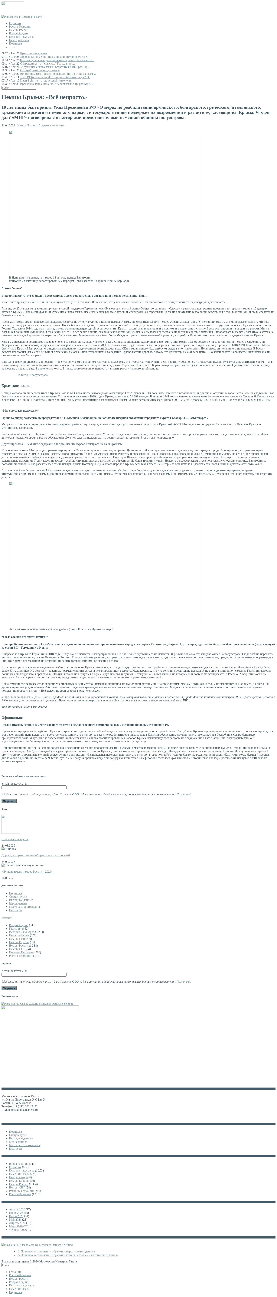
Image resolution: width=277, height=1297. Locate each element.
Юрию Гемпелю (41, 697)
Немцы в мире (18, 938)
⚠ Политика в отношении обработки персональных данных (56, 1251)
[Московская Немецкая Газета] (22, 16)
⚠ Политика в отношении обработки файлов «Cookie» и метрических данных (67, 1255)
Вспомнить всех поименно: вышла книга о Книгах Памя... (58, 73)
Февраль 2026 (18, 1229)
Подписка (15, 43)
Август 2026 (17, 1209)
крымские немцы (53, 125)
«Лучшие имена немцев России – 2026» (27, 871)
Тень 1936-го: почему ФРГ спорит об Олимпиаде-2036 (55, 77)
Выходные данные (21, 899)
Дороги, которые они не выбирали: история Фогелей (54, 56)
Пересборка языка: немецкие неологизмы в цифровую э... (56, 83)
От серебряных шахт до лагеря (40, 70)
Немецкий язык (19, 40)
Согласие (65, 794)
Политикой (184, 794)
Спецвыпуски (18, 896)
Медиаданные (18, 903)
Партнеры (15, 910)
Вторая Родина (18, 33)
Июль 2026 (16, 1212)
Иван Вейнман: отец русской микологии (46, 80)
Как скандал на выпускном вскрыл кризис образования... (57, 60)
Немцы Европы (19, 942)
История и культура (21, 36)
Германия (15, 23)
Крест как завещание (33, 53)
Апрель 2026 (17, 1223)
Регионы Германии (21, 952)
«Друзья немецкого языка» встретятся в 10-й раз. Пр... (55, 67)
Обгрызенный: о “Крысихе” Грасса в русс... (48, 63)
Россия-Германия (20, 26)
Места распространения (24, 906)
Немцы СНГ (17, 949)
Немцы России (18, 30)
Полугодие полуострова (32, 374)
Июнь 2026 (16, 1216)
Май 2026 (15, 1219)
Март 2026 (16, 1226)
